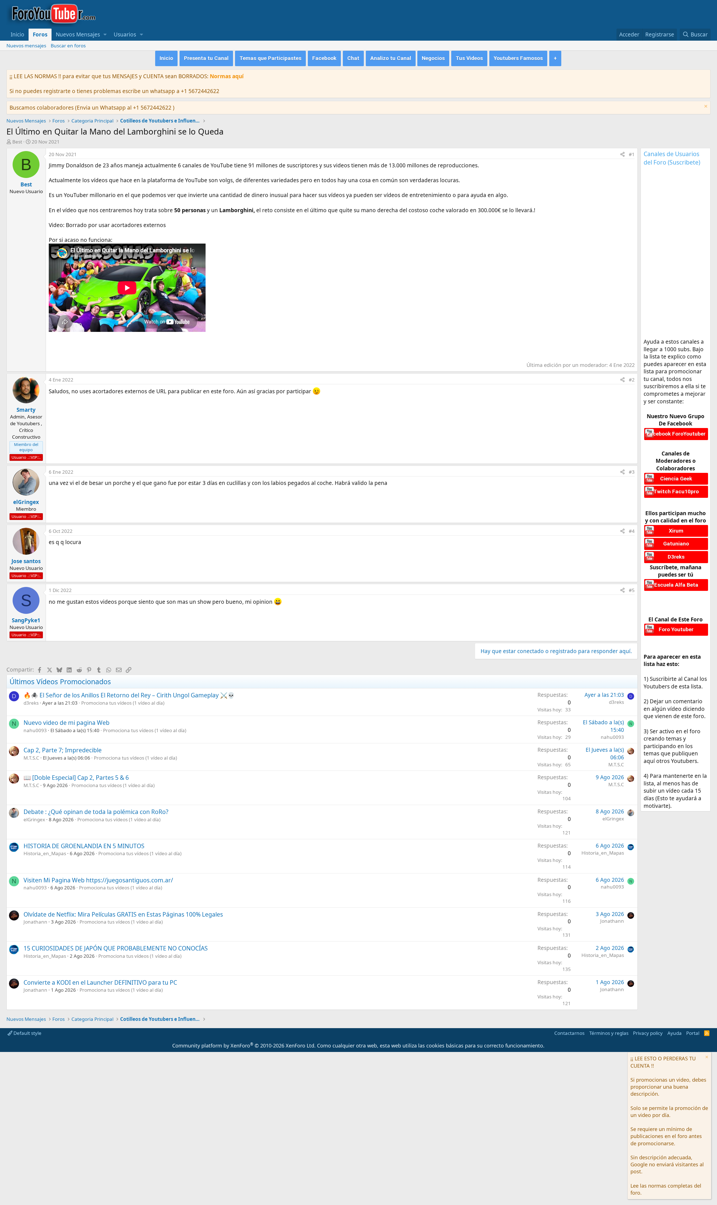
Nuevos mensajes (26, 45)
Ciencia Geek (676, 478)
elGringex (34, 819)
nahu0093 (35, 730)
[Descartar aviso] (705, 107)
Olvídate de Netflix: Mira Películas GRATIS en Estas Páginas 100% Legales (123, 914)
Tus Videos (469, 58)
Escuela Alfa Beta (676, 585)
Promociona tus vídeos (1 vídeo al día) (122, 703)
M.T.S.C (31, 758)
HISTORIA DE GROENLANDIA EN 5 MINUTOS (84, 846)
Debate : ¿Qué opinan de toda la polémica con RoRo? (96, 812)
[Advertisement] (151, 344)
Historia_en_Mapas (45, 853)
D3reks (676, 557)
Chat (353, 58)
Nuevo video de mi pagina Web (67, 723)
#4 (632, 531)
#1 (632, 154)
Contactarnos (569, 1033)
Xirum (676, 531)
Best (17, 141)
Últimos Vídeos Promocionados (60, 681)
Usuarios (125, 34)
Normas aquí (227, 76)
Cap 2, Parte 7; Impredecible (63, 750)
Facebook (324, 58)
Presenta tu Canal (206, 58)
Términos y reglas (608, 1033)
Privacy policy (648, 1033)
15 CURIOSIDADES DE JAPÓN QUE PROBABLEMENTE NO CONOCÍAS (116, 948)
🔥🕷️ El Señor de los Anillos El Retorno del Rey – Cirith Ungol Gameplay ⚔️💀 (129, 695)
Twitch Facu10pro (676, 491)
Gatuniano (676, 543)
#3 (632, 472)
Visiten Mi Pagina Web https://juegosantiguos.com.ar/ (98, 880)
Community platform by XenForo (244, 1045)
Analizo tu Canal (390, 58)
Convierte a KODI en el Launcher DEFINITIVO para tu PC (100, 982)
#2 (632, 379)
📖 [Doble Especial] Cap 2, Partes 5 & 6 (76, 777)
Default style (26, 1033)
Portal (692, 1033)
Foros (40, 34)
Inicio (17, 34)
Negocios (433, 58)
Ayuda (674, 1033)
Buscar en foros (68, 45)
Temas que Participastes (270, 58)
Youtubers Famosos (518, 58)
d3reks (31, 703)
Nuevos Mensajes (78, 34)
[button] (105, 35)
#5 (632, 590)
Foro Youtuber (676, 629)
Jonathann (35, 922)
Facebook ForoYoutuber (676, 434)
